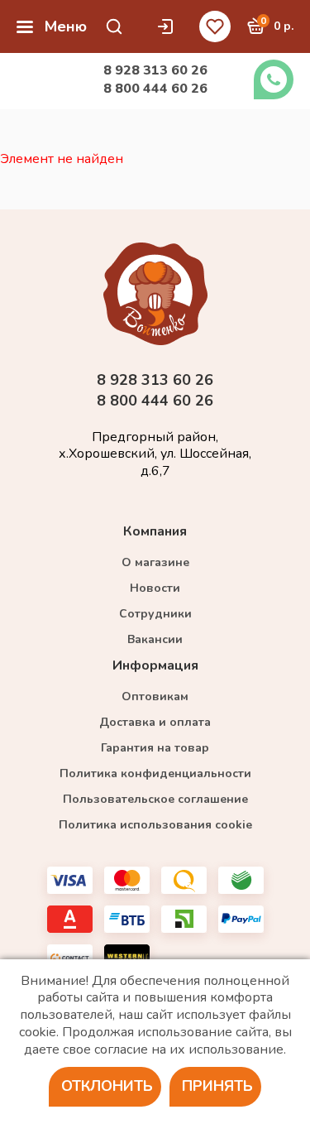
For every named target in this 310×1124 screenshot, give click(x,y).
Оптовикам (155, 696)
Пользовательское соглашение (155, 799)
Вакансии (155, 639)
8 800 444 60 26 (155, 88)
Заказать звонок (273, 79)
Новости (155, 588)
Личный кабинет (169, 26)
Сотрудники (155, 614)
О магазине (155, 562)
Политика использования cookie (155, 825)
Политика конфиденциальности (155, 773)
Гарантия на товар (155, 748)
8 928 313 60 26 (155, 70)
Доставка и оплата (155, 722)
